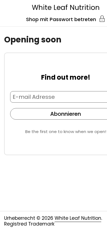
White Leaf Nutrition (66, 7)
